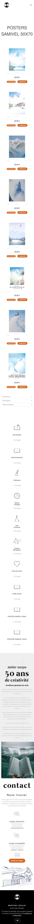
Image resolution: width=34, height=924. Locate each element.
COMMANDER (22, 81)
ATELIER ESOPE (17, 908)
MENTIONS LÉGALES (17, 905)
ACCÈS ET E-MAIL (17, 861)
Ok (17, 920)
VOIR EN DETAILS (11, 81)
